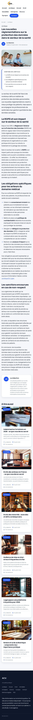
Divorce (22, 12)
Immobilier (5, 12)
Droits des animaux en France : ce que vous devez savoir (15, 473)
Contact (14, 15)
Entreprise (14, 12)
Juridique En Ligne (8, 278)
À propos (5, 15)
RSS (14, 692)
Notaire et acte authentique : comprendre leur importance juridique (14, 645)
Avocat (19, 8)
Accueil (4, 8)
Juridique (12, 8)
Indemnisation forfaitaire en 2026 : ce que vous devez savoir (15, 430)
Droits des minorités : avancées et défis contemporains (15, 516)
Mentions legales (6, 692)
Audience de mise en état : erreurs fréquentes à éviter (14, 558)
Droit (24, 8)
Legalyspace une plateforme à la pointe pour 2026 (14, 601)
